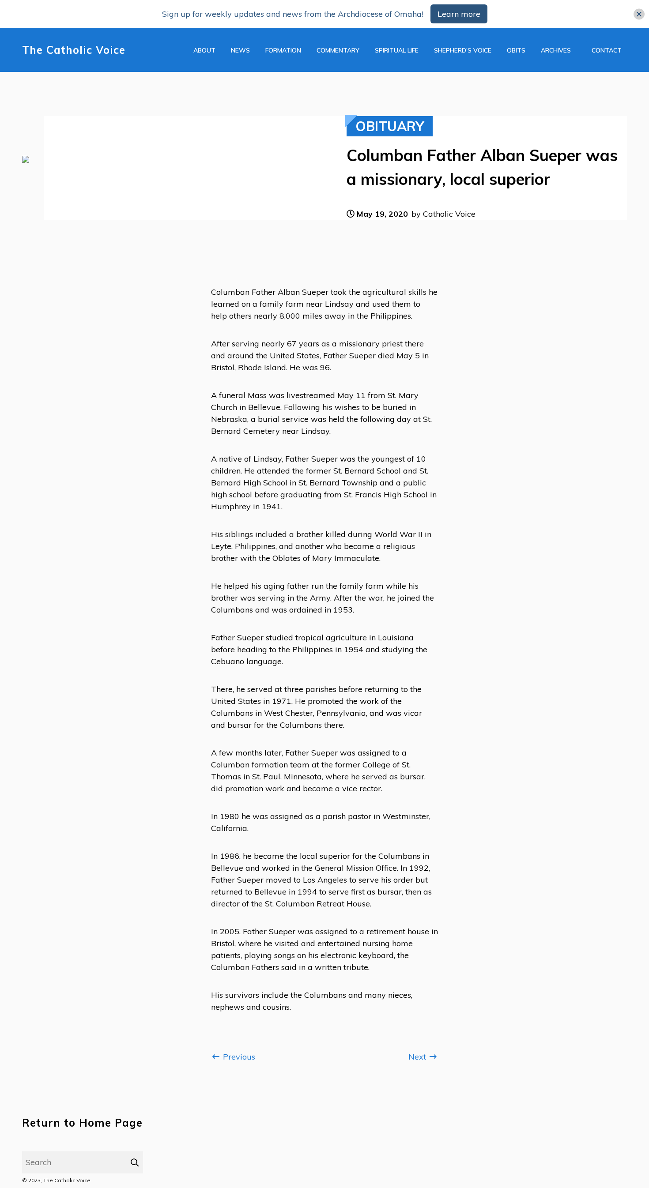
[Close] (639, 13)
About (204, 50)
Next (418, 1057)
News (240, 50)
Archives (556, 50)
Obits (516, 50)
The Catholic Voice (73, 50)
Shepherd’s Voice (462, 50)
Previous (238, 1057)
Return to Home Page (82, 1123)
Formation (283, 50)
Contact (607, 50)
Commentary (338, 50)
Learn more (459, 14)
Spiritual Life (397, 50)
